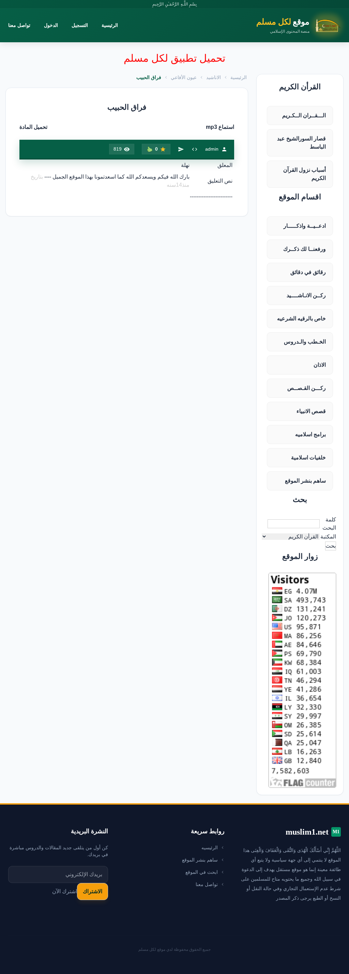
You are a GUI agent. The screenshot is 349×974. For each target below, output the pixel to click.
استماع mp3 (220, 127)
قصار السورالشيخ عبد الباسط (301, 143)
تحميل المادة (33, 127)
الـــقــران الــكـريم (304, 115)
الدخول (51, 25)
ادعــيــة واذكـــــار (305, 226)
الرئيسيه (209, 847)
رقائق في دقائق (308, 272)
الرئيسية (110, 25)
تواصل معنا (19, 25)
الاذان (320, 365)
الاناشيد (213, 77)
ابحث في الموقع (201, 872)
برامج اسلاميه (310, 434)
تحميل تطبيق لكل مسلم (174, 58)
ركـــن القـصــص (306, 388)
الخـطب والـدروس (305, 342)
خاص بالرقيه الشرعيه (301, 318)
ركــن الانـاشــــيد (306, 295)
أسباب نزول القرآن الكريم (304, 174)
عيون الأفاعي (184, 77)
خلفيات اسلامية (308, 457)
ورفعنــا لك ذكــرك (304, 249)
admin (211, 149)
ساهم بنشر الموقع (305, 481)
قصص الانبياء (311, 411)
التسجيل (80, 25)
